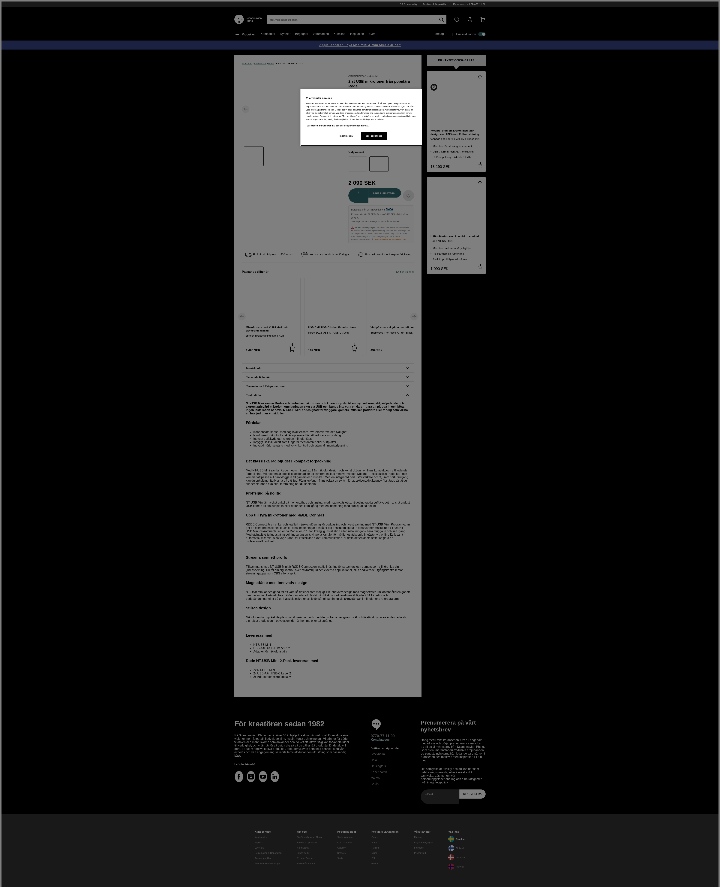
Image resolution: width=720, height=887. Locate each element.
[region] (361, 117)
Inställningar (346, 136)
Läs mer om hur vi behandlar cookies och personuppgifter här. (338, 126)
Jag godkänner (374, 136)
